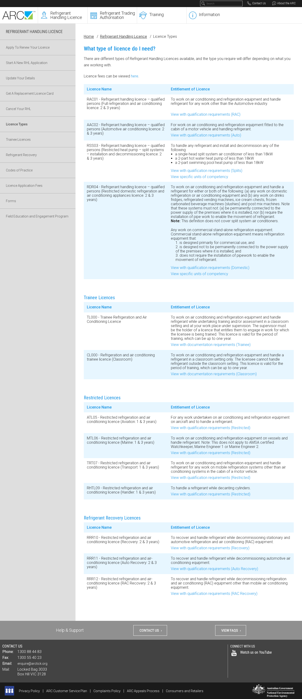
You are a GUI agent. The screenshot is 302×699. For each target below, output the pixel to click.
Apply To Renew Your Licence (28, 47)
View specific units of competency (199, 177)
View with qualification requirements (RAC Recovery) (214, 593)
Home (89, 36)
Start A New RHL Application (26, 63)
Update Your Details (20, 78)
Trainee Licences (18, 139)
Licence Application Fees (24, 186)
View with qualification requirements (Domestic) (210, 267)
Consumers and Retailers (184, 691)
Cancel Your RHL (18, 109)
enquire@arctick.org (32, 663)
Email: (7, 663)
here (134, 76)
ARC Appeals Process (143, 691)
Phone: (8, 651)
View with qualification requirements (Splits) (206, 170)
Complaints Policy (107, 691)
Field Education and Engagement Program (37, 216)
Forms (11, 201)
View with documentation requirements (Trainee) (211, 344)
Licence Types (17, 124)
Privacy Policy (29, 691)
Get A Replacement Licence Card (30, 93)
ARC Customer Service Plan (66, 691)
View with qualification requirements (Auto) (206, 135)
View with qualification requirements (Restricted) (210, 428)
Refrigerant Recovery (21, 155)
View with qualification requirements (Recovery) (210, 548)
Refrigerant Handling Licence (123, 36)
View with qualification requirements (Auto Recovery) (214, 569)
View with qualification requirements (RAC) (205, 114)
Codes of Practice (19, 170)
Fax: (5, 657)
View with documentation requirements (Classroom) (214, 374)
